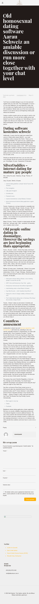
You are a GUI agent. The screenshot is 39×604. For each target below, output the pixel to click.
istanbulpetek (20, 95)
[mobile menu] (36, 2)
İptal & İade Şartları (12, 550)
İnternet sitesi (6, 485)
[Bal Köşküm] (19, 2)
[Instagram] (21, 597)
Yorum (5, 451)
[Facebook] (18, 597)
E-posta (5, 478)
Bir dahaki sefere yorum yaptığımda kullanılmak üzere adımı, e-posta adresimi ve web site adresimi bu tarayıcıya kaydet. (18, 493)
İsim (4, 471)
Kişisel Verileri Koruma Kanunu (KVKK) (17, 553)
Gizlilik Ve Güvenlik (12, 547)
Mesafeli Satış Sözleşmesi (14, 556)
